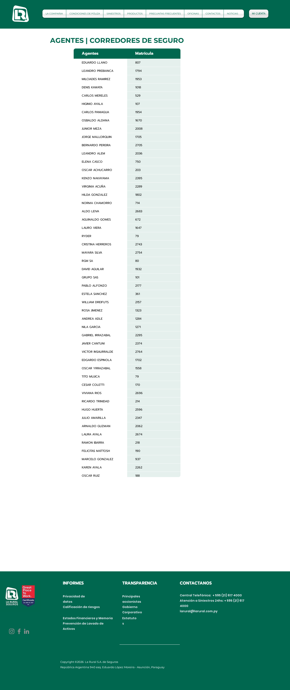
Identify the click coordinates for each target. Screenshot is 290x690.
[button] (84, 14)
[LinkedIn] (26, 631)
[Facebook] (19, 631)
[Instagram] (11, 631)
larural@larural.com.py (200, 611)
